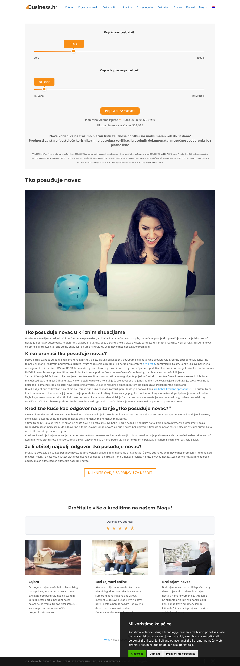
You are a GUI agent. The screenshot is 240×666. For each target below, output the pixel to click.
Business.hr (35, 661)
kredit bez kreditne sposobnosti (172, 389)
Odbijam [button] (155, 653)
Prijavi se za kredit (88, 7)
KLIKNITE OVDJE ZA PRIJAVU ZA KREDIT (120, 472)
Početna (69, 7)
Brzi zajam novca (176, 582)
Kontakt (190, 7)
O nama (177, 7)
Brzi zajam (163, 7)
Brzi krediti (109, 7)
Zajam (34, 582)
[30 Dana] (44, 89)
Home (106, 639)
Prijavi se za (120, 111)
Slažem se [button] (137, 653)
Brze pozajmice (145, 7)
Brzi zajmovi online (111, 582)
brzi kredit (149, 364)
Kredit (125, 7)
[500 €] (73, 51)
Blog (201, 7)
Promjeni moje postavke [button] (180, 653)
